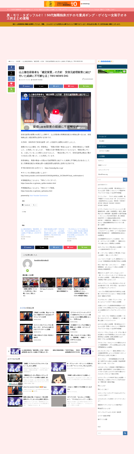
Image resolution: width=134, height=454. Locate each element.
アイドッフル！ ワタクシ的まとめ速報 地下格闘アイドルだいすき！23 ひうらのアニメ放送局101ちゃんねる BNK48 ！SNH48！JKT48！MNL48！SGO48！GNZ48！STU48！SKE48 (112, 201)
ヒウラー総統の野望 (104, 415)
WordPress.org (103, 174)
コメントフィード (103, 169)
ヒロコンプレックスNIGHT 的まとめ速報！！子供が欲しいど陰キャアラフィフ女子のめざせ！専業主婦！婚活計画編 (112, 380)
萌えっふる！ (102, 385)
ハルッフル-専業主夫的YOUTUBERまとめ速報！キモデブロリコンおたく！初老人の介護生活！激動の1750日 (111, 294)
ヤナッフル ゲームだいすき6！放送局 (109, 412)
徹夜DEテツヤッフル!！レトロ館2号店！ (110, 404)
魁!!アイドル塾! (102, 419)
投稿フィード (102, 165)
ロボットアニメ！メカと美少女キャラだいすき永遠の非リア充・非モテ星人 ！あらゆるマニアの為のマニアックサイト (112, 285)
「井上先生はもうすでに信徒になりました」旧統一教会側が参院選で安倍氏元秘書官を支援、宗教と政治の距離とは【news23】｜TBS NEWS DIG (77, 232)
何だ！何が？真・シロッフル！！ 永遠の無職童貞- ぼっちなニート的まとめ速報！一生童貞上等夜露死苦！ (112, 267)
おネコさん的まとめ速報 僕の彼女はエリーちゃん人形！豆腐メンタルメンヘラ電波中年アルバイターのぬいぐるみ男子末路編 (111, 190)
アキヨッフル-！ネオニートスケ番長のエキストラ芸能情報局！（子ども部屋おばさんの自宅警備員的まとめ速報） (112, 345)
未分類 (21, 67)
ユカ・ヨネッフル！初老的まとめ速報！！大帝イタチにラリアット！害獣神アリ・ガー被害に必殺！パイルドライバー (111, 318)
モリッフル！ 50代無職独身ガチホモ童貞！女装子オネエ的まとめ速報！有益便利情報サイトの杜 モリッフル (111, 361)
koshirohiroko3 (89, 79)
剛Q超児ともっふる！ (104, 408)
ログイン (101, 160)
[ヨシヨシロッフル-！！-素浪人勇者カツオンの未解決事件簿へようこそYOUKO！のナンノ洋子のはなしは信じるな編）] (112, 353)
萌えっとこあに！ (103, 389)
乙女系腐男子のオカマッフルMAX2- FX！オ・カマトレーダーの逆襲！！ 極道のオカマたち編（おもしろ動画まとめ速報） (111, 241)
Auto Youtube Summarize (39, 195)
